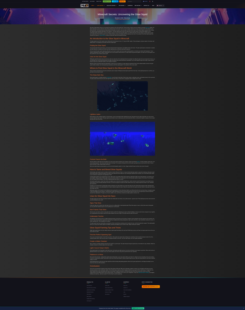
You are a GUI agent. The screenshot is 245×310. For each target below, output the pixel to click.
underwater (109, 77)
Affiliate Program (126, 296)
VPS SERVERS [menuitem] (121, 5)
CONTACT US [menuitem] (146, 5)
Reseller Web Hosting (91, 298)
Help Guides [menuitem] (92, 1)
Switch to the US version (138, 308)
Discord (124, 294)
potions (138, 161)
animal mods (102, 35)
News (128, 19)
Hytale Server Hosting (91, 290)
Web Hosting (89, 296)
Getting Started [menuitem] (85, 1)
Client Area (107, 285)
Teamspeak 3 (89, 300)
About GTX (125, 285)
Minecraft (125, 19)
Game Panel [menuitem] (122, 1)
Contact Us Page (108, 292)
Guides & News (118, 19)
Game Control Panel (108, 287)
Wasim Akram (127, 18)
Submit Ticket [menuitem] (99, 1)
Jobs (124, 292)
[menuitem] (160, 5)
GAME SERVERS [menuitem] (100, 5)
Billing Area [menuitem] (115, 1)
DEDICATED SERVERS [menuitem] (111, 5)
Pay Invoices (107, 294)
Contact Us (125, 287)
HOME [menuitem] (92, 5)
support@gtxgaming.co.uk (151, 286)
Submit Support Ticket (109, 290)
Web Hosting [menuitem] (137, 5)
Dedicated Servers (90, 292)
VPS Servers (89, 294)
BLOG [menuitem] (153, 5)
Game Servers (89, 285)
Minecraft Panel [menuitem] (107, 1)
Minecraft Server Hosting (144, 272)
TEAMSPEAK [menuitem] (130, 5)
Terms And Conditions (127, 290)
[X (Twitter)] (152, 1)
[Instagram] (150, 1)
